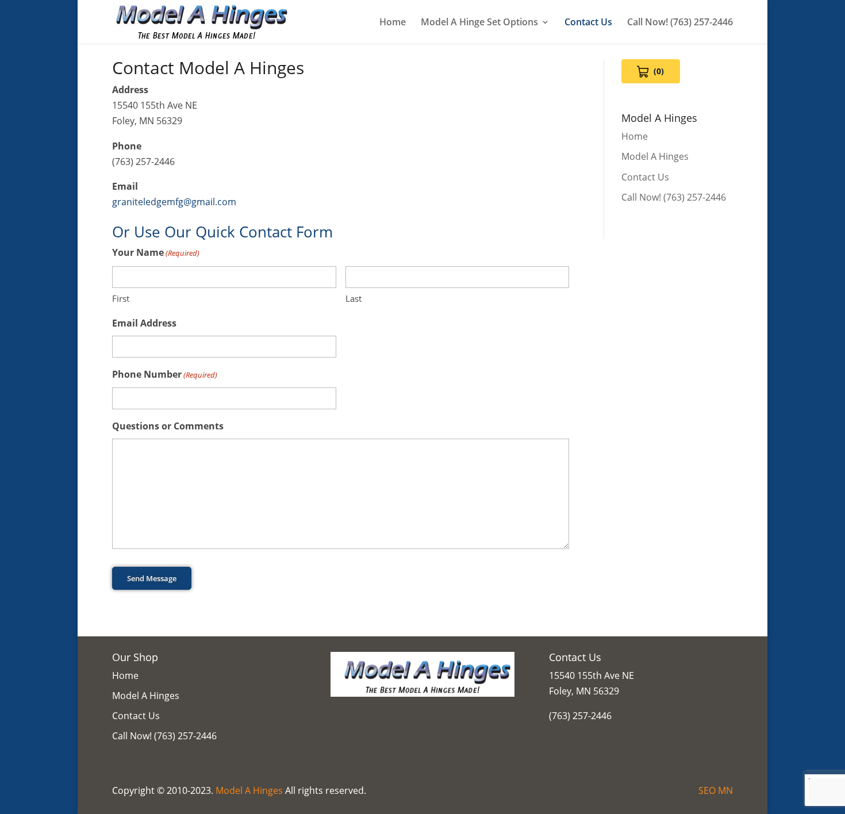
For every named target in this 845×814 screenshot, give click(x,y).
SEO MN (715, 790)
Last (353, 298)
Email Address (144, 323)
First (120, 298)
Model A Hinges (655, 156)
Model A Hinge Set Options (479, 23)
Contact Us (588, 23)
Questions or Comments (168, 426)
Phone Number (164, 374)
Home (392, 23)
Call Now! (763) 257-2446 (680, 23)
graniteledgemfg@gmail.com (174, 201)
